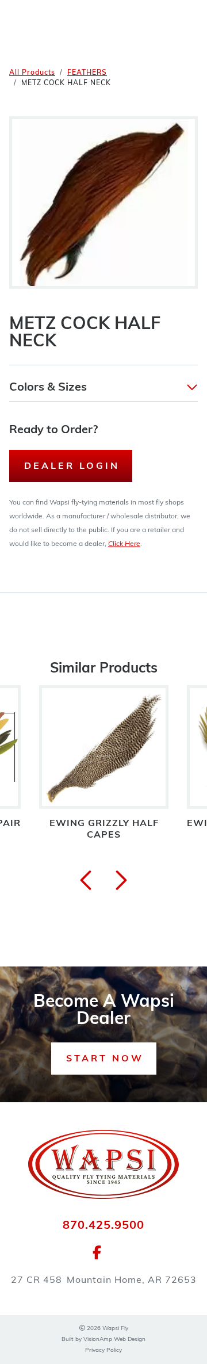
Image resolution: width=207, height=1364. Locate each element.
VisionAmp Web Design (114, 1339)
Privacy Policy (103, 1350)
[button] (103, 387)
